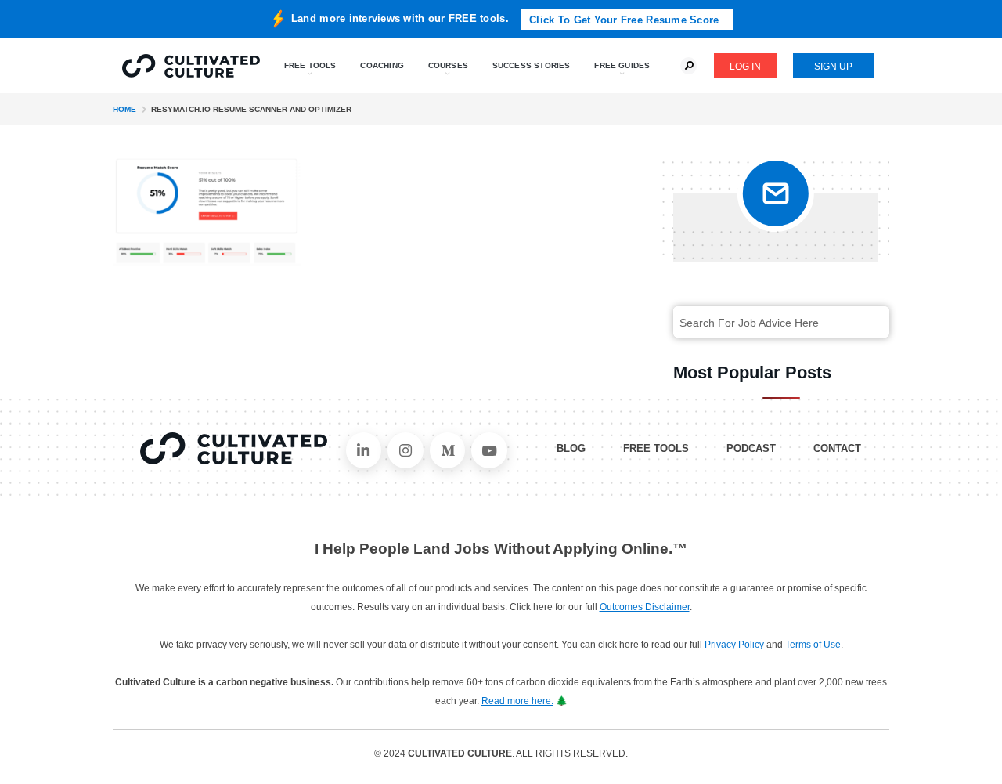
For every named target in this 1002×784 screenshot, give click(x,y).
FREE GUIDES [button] (622, 65)
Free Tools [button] (310, 65)
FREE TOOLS (656, 448)
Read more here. (517, 700)
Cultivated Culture (233, 448)
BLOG (571, 448)
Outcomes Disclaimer (645, 607)
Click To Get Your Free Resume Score (624, 20)
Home (124, 109)
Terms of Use (813, 644)
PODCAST (751, 448)
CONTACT (837, 448)
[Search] (865, 322)
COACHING (382, 65)
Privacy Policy (734, 644)
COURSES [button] (448, 65)
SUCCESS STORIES (531, 65)
